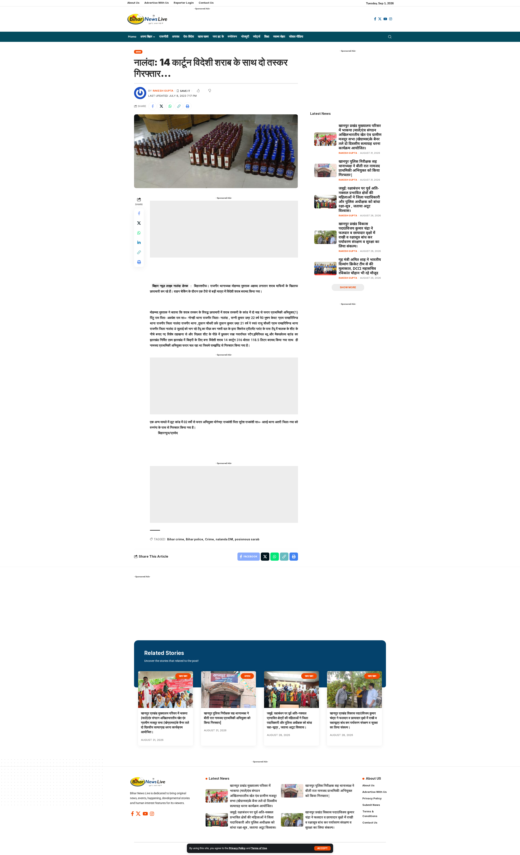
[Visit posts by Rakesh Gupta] (140, 93)
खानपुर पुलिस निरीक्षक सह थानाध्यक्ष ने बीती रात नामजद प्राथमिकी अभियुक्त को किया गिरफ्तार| (359, 168)
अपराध (138, 51)
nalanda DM (224, 539)
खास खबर (183, 675)
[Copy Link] (179, 106)
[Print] (187, 106)
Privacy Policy (237, 848)
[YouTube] (385, 19)
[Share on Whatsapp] (170, 106)
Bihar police (194, 539)
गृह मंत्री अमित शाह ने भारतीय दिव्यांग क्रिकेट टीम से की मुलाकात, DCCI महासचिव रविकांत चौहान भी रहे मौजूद (360, 266)
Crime (209, 539)
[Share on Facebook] (152, 106)
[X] (379, 19)
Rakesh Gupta (163, 90)
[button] (322, 848)
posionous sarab (247, 539)
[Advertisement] (268, 20)
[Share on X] (161, 106)
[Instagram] (390, 19)
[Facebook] (375, 19)
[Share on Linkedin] (139, 242)
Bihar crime (175, 539)
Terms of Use (259, 848)
